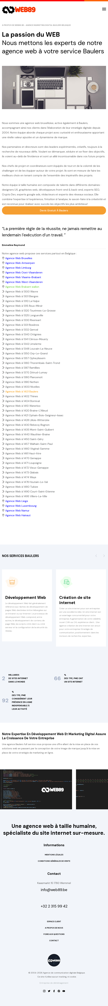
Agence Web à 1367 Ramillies (22, 367)
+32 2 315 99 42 (54, 906)
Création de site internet (75, 600)
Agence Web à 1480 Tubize (21, 486)
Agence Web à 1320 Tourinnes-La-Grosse (30, 310)
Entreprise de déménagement (54, 983)
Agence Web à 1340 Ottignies (23, 334)
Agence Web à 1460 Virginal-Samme (27, 448)
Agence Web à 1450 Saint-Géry (24, 439)
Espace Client (54, 921)
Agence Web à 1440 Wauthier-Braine (27, 434)
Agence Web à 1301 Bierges (21, 296)
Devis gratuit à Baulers (54, 210)
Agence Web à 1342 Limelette (23, 344)
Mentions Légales (54, 854)
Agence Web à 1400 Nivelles (22, 386)
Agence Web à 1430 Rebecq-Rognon (27, 425)
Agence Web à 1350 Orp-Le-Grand (26, 353)
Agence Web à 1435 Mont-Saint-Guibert (29, 429)
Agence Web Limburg (18, 267)
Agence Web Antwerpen (20, 263)
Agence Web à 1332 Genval (21, 329)
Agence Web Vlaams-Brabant (23, 277)
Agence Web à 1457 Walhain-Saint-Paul (29, 444)
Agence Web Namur (17, 510)
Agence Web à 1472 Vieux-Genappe (27, 467)
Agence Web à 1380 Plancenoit (24, 377)
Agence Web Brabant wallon (22, 286)
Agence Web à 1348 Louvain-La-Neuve (28, 348)
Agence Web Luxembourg (21, 505)
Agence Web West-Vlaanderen (24, 282)
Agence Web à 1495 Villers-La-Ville (26, 496)
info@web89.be (54, 889)
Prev (96, 557)
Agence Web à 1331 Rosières (22, 325)
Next (104, 557)
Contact (54, 940)
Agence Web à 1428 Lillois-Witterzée (27, 420)
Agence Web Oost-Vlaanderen (23, 272)
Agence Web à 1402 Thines (21, 396)
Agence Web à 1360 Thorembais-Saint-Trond (32, 363)
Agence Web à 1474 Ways (20, 477)
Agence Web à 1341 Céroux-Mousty (26, 339)
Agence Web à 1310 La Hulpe (22, 301)
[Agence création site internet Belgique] (59, 991)
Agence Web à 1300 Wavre (21, 291)
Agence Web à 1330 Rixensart (23, 320)
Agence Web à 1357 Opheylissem (25, 358)
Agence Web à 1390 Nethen (22, 382)
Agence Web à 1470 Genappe (23, 458)
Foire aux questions (54, 934)
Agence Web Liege (16, 501)
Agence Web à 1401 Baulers (21, 391)
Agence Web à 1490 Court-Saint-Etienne (30, 491)
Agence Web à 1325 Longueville (24, 315)
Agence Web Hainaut (18, 515)
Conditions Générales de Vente (54, 861)
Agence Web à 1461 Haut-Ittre (23, 453)
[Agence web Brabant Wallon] (49, 991)
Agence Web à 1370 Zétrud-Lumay (26, 372)
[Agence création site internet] (54, 991)
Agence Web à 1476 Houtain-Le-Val (26, 482)
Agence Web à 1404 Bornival (22, 401)
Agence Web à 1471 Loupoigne (23, 463)
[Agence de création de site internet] (64, 991)
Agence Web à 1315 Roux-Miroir (24, 306)
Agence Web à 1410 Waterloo (22, 406)
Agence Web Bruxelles (18, 258)
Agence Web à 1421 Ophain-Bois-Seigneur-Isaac (34, 415)
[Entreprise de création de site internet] (44, 991)
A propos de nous (54, 928)
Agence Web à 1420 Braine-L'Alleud (26, 410)
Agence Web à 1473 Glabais (21, 472)
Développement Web (25, 597)
